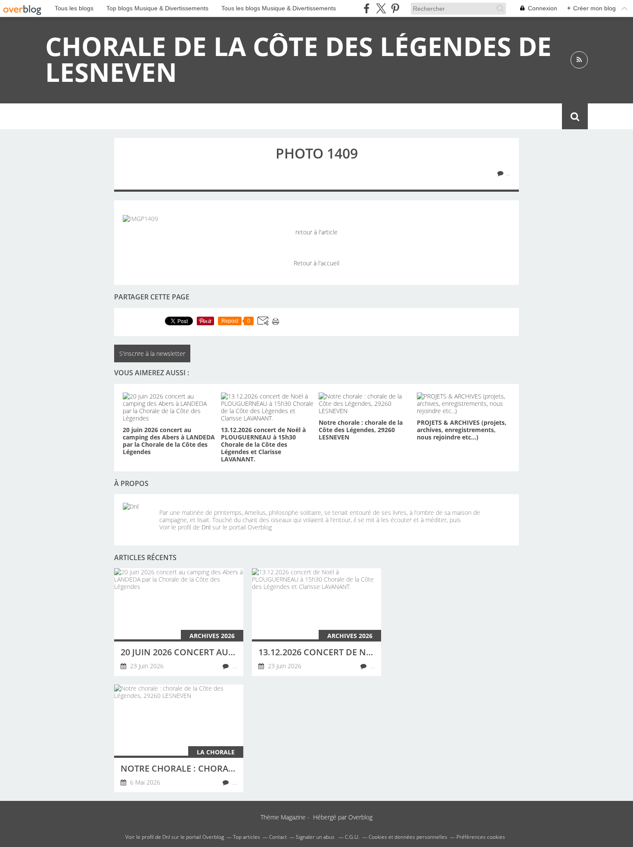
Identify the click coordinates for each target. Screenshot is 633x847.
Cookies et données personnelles (408, 837)
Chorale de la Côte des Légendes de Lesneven (298, 59)
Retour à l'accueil (316, 263)
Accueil (65, 116)
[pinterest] (395, 8)
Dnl (206, 527)
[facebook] (366, 8)
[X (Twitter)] (380, 8)
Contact (299, 116)
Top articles (246, 837)
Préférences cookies (480, 837)
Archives (198, 116)
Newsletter (249, 116)
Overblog (360, 817)
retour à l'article (316, 232)
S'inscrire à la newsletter (152, 353)
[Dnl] (138, 518)
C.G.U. (352, 837)
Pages (157, 116)
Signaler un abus (316, 837)
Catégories (113, 116)
